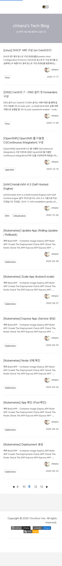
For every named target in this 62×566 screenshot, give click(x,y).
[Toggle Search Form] (55, 7)
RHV (7, 216)
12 (35, 486)
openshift (9, 170)
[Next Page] (47, 489)
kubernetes (10, 262)
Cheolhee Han (37, 518)
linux (7, 78)
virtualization (20, 216)
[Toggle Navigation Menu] (7, 7)
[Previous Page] (13, 489)
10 (23, 486)
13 (41, 486)
